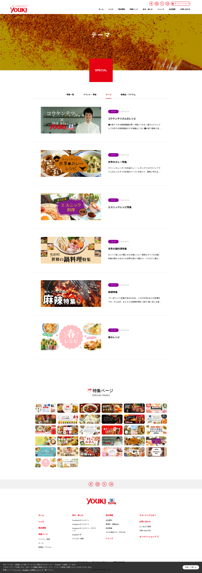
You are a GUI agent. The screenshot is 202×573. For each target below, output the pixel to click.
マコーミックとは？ (147, 515)
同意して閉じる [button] (191, 567)
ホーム (101, 9)
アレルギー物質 (78, 539)
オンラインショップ (147, 537)
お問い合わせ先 (145, 531)
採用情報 (109, 528)
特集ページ (134, 9)
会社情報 (172, 9)
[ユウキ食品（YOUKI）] (18, 8)
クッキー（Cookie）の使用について (28, 570)
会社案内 (109, 520)
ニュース (161, 9)
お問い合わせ (185, 9)
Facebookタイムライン (80, 520)
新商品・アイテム (128, 95)
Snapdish (75, 535)
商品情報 (121, 9)
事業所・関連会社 (112, 524)
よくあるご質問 (145, 527)
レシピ (110, 9)
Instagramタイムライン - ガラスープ (84, 529)
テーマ (113, 111)
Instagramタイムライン (80, 524)
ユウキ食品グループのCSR (115, 532)
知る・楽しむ (148, 9)
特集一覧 (70, 95)
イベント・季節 (89, 95)
